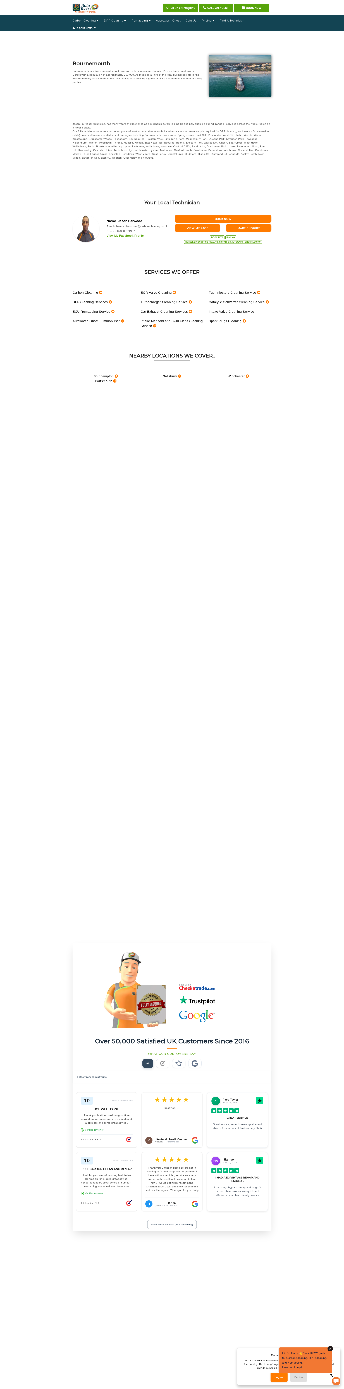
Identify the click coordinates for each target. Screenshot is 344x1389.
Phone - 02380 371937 (121, 231)
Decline (298, 1377)
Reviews (230, 237)
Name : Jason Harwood (124, 221)
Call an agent (218, 7)
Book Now (253, 7)
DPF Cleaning (114, 20)
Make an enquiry (180, 8)
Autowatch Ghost (168, 20)
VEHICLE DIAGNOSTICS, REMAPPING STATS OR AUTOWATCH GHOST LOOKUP (223, 242)
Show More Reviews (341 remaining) (172, 1224)
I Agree (279, 1377)
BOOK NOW (223, 219)
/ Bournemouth (86, 28)
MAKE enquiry (249, 228)
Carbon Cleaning (85, 20)
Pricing (207, 20)
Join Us (191, 20)
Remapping (140, 20)
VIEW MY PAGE (197, 228)
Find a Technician (232, 20)
